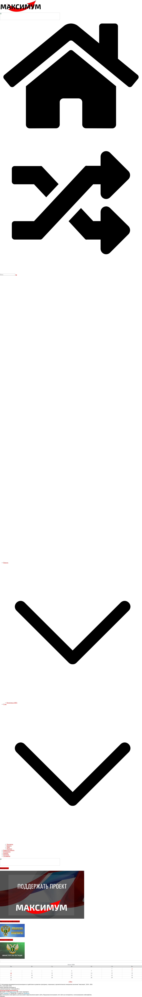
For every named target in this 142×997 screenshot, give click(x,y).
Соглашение (6, 856)
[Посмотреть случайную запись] (71, 273)
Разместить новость (8, 850)
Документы (10, 844)
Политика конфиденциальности (9, 990)
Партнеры (6, 854)
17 (11, 975)
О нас (4, 704)
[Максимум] (71, 131)
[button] (72, 701)
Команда (9, 845)
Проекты (5, 853)
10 (11, 973)
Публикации (6, 851)
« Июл (70, 981)
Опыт (8, 847)
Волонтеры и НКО (12, 702)
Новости (5, 562)
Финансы (9, 848)
